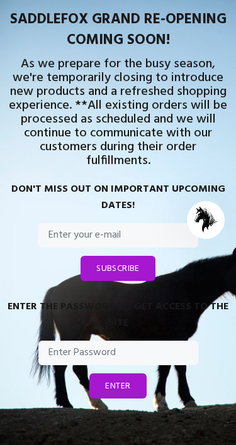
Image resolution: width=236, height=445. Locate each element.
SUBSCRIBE (118, 268)
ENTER (117, 386)
